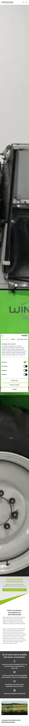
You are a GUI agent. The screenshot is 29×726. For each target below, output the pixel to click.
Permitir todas (14, 380)
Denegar (15, 389)
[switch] (25, 366)
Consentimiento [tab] (5, 339)
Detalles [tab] (13, 339)
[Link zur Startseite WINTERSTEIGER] (7, 2)
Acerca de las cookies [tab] (22, 339)
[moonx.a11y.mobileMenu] (26, 2)
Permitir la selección (14, 384)
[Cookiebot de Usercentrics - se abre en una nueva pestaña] (21, 335)
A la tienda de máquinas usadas (14, 590)
